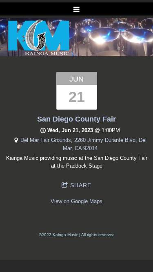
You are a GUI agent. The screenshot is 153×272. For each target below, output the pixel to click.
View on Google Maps (76, 201)
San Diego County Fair (76, 119)
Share (80, 185)
